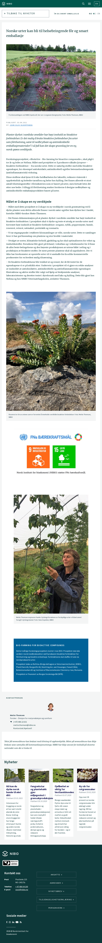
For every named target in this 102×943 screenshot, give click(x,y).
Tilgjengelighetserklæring (56, 900)
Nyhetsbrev (56, 891)
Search (83, 3)
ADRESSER (56, 883)
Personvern (55, 908)
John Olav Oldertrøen (21, 125)
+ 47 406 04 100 (21, 886)
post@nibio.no (21, 889)
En (96, 4)
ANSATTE (56, 875)
